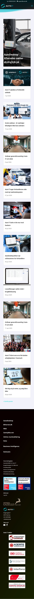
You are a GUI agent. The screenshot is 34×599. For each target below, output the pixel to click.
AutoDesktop (8, 421)
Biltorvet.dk (7, 425)
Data (5, 441)
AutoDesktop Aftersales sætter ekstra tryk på (13, 58)
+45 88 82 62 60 (7, 519)
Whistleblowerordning (8, 474)
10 (23, 63)
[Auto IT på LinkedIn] (9, 525)
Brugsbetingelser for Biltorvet (10, 465)
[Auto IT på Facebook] (7, 525)
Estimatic (6, 452)
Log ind (5, 495)
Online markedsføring (11, 437)
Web (5, 429)
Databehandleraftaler (8, 471)
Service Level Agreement (9, 469)
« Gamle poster (8, 401)
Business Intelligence (11, 446)
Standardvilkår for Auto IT (9, 463)
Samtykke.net (8, 433)
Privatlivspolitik (7, 467)
